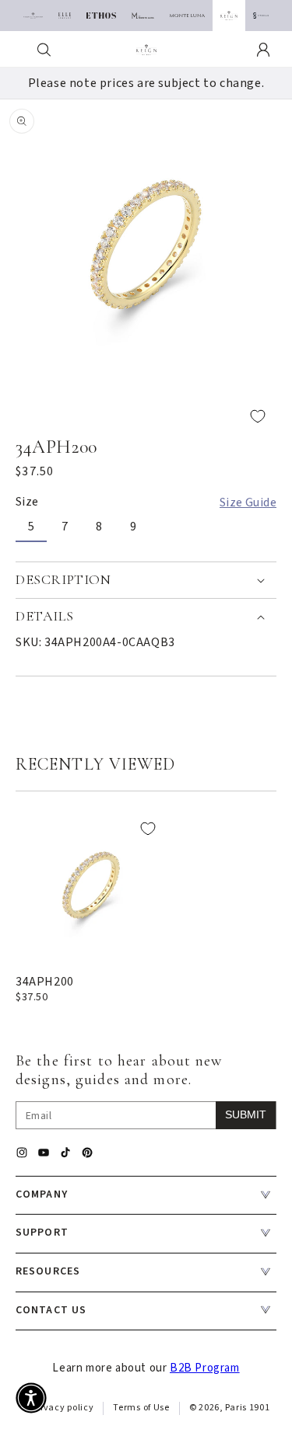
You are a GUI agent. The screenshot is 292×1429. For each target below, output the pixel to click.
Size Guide (248, 502)
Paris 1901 (247, 1407)
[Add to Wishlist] (146, 415)
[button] (44, 50)
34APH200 (45, 981)
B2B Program (205, 1368)
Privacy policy (63, 1407)
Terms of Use (141, 1407)
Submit (245, 1114)
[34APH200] (91, 885)
